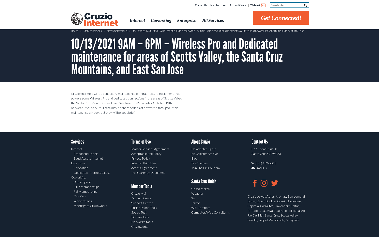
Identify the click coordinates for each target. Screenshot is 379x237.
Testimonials (199, 163)
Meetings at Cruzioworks (90, 205)
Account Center (238, 5)
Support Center (142, 203)
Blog (194, 158)
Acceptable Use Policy (146, 153)
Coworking (78, 177)
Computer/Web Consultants (210, 212)
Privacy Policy (140, 158)
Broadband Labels (85, 153)
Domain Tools (140, 217)
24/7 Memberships (86, 187)
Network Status (117, 31)
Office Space (82, 182)
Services (77, 141)
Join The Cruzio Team (205, 168)
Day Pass (79, 196)
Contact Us (201, 5)
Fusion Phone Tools (144, 207)
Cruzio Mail (138, 193)
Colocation (80, 168)
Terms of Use (141, 141)
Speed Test (138, 212)
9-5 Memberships (85, 191)
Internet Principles (143, 163)
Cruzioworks (139, 226)
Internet (76, 149)
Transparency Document (148, 172)
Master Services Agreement (150, 149)
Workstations (82, 201)
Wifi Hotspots (200, 207)
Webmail (255, 5)
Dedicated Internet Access (91, 172)
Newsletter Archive (204, 153)
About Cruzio (200, 141)
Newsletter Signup (203, 149)
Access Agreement (144, 168)
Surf (194, 198)
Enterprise (78, 163)
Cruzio (100, 20)
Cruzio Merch (200, 189)
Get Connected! (281, 18)
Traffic (195, 203)
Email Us (261, 168)
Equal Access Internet (88, 158)
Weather (197, 193)
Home (74, 31)
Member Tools (218, 5)
